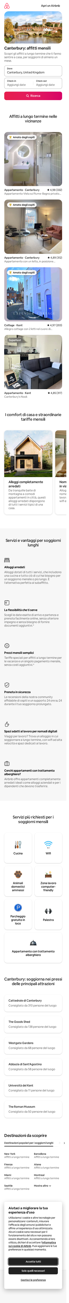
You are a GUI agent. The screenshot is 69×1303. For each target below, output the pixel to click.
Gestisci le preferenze (33, 1280)
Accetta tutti (33, 1261)
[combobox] (33, 72)
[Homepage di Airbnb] (7, 5)
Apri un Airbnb (50, 6)
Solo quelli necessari (33, 1270)
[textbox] (18, 85)
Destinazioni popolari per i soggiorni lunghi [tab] (28, 1143)
